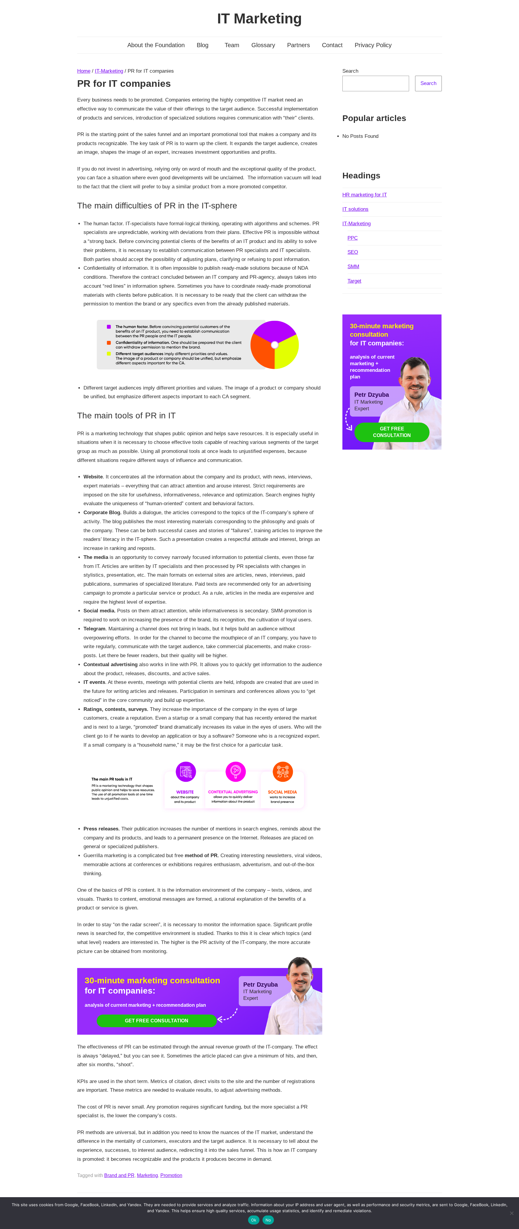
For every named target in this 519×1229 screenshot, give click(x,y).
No (268, 1220)
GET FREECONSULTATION (392, 432)
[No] (511, 1213)
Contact (332, 45)
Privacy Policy (373, 45)
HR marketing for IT (364, 195)
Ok (253, 1220)
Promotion (171, 1175)
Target (354, 281)
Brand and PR (119, 1175)
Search (350, 71)
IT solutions (355, 209)
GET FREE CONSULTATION (156, 1020)
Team (232, 45)
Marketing (147, 1175)
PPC (353, 238)
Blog (202, 45)
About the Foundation (156, 45)
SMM (353, 266)
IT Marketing (259, 18)
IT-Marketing (109, 71)
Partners (298, 45)
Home (83, 71)
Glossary (263, 45)
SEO (353, 252)
